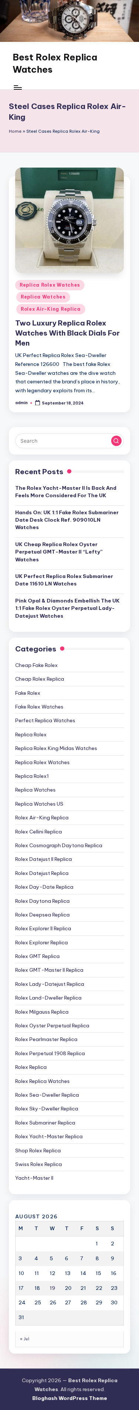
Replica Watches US (39, 803)
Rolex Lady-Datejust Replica (49, 984)
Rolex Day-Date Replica (44, 887)
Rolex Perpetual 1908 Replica (50, 1053)
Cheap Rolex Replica (39, 679)
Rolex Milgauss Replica (42, 1011)
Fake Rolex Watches (39, 706)
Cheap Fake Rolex (36, 665)
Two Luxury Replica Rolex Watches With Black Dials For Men (67, 332)
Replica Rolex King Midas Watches (56, 748)
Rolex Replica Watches (42, 1081)
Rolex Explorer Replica (41, 942)
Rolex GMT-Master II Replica (49, 970)
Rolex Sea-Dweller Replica (47, 1095)
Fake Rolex (27, 693)
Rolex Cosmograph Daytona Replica (58, 845)
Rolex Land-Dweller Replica (48, 997)
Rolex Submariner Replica (45, 1122)
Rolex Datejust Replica (42, 873)
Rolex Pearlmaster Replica (46, 1039)
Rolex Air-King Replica (51, 309)
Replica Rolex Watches (50, 285)
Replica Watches (43, 297)
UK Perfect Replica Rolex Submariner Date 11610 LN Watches (64, 580)
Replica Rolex (31, 734)
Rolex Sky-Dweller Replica (46, 1108)
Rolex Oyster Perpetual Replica (52, 1025)
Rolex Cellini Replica (38, 831)
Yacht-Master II (34, 1178)
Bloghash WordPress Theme (69, 1398)
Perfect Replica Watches (45, 720)
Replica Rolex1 (32, 776)
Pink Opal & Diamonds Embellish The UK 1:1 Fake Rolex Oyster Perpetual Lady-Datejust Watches (67, 608)
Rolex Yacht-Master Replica (49, 1136)
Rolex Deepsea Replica (42, 914)
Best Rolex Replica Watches (55, 63)
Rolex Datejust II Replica (43, 859)
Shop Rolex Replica (38, 1150)
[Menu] (17, 87)
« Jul (24, 1339)
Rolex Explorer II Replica (43, 928)
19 (52, 1288)
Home (15, 131)
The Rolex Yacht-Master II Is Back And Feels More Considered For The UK (65, 492)
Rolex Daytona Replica (42, 901)
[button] (116, 441)
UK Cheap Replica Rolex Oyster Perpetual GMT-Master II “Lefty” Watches (59, 552)
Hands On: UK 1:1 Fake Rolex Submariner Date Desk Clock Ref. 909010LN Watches (67, 520)
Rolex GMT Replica (37, 956)
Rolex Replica (31, 1067)
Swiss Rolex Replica (38, 1164)
